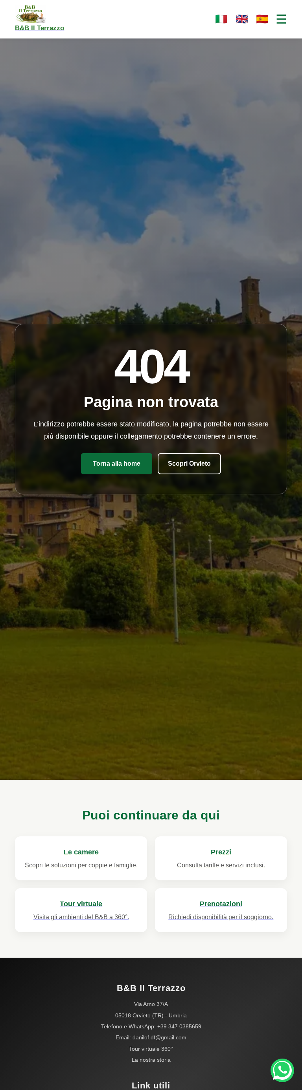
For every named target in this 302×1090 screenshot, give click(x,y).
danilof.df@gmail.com (159, 1037)
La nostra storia (151, 1060)
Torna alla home (116, 463)
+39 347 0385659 (179, 1026)
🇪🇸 (262, 19)
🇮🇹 (221, 19)
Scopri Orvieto (189, 463)
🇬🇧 (242, 19)
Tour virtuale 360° (151, 1049)
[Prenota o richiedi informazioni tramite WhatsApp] (282, 1070)
